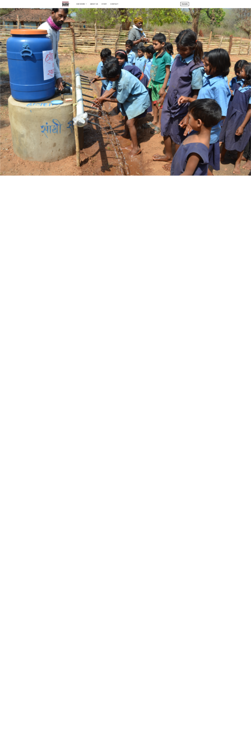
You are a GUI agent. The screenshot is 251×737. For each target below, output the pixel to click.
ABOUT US (94, 4)
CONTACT (114, 4)
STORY (104, 4)
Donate (185, 4)
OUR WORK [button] (80, 4)
